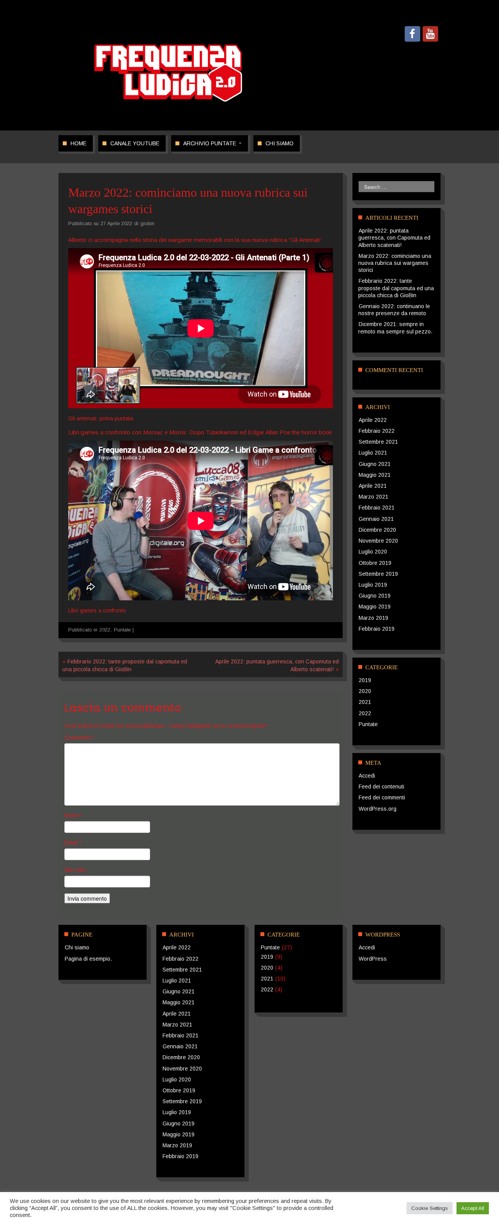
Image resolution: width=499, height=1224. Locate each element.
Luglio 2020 (373, 552)
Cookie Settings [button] (429, 1208)
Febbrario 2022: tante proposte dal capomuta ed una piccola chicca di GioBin (396, 288)
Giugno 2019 (375, 596)
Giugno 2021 (375, 464)
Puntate (122, 630)
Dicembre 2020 (377, 530)
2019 (365, 680)
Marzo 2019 (373, 618)
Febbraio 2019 (377, 629)
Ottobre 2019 (375, 563)
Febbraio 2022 (377, 431)
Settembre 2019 (378, 574)
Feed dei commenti (382, 797)
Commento (79, 737)
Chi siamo (279, 143)
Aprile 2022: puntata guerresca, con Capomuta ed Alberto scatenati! (394, 238)
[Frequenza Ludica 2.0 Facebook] (412, 34)
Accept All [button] (472, 1208)
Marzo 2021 (373, 497)
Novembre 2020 (378, 541)
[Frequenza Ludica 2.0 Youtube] (430, 34)
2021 (365, 702)
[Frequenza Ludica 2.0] (168, 72)
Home (79, 143)
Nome (73, 815)
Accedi (367, 775)
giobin (147, 223)
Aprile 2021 (373, 486)
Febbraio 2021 (377, 507)
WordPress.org (377, 809)
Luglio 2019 (373, 585)
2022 (104, 630)
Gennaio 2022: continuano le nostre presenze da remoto (394, 309)
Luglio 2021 (373, 453)
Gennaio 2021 (376, 519)
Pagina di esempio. (88, 959)
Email (72, 843)
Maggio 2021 (375, 475)
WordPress (373, 959)
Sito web (74, 870)
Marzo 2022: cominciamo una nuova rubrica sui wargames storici (394, 263)
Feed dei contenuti (381, 786)
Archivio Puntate (210, 143)
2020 (365, 691)
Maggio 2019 (375, 606)
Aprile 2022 (373, 420)
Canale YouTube (134, 143)
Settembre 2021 (378, 442)
